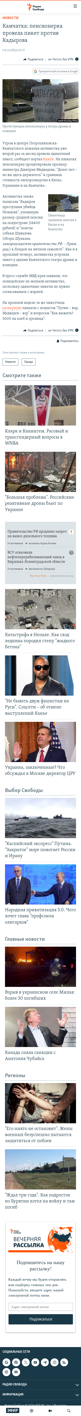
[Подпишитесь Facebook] (16, 1362)
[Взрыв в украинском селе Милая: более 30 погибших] (40, 967)
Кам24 (48, 159)
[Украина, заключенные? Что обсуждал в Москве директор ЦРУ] (40, 742)
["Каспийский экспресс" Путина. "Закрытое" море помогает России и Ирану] (40, 818)
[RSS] (64, 1362)
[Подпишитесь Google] (6, 1362)
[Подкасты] (6, 1372)
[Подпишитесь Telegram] (45, 1362)
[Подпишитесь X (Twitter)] (26, 1362)
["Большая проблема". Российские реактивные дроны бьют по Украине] (40, 472)
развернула (12, 308)
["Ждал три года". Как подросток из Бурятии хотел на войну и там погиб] (40, 1169)
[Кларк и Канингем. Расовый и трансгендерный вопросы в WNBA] (40, 405)
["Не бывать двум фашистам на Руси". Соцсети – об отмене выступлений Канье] (40, 675)
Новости (10, 18)
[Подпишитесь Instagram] (54, 1362)
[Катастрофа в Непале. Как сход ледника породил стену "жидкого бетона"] (40, 609)
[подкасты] (31, 1411)
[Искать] (69, 1411)
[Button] (33, 59)
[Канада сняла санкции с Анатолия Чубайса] (40, 1027)
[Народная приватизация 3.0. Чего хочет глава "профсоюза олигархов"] (40, 884)
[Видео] (50, 1411)
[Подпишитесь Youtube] (35, 1362)
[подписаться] (16, 1372)
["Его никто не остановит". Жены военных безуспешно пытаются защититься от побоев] (40, 1103)
